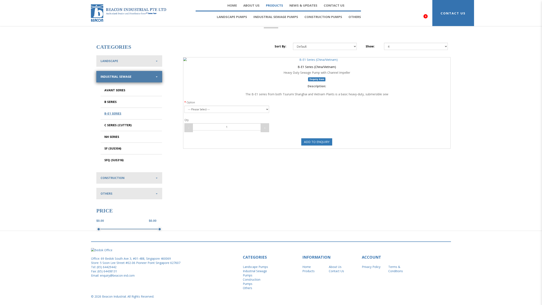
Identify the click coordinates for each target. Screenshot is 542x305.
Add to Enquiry (316, 142)
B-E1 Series (112, 113)
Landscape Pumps (255, 267)
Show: (370, 46)
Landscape (109, 61)
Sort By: (280, 46)
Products (308, 271)
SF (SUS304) (112, 148)
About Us (335, 267)
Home (306, 267)
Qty (186, 120)
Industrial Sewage (116, 77)
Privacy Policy (371, 267)
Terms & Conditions (395, 269)
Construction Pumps (251, 281)
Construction (112, 178)
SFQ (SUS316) (114, 160)
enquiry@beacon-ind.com (117, 275)
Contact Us (336, 271)
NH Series (111, 137)
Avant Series (114, 90)
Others (106, 193)
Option (191, 102)
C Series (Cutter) (118, 125)
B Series (110, 102)
